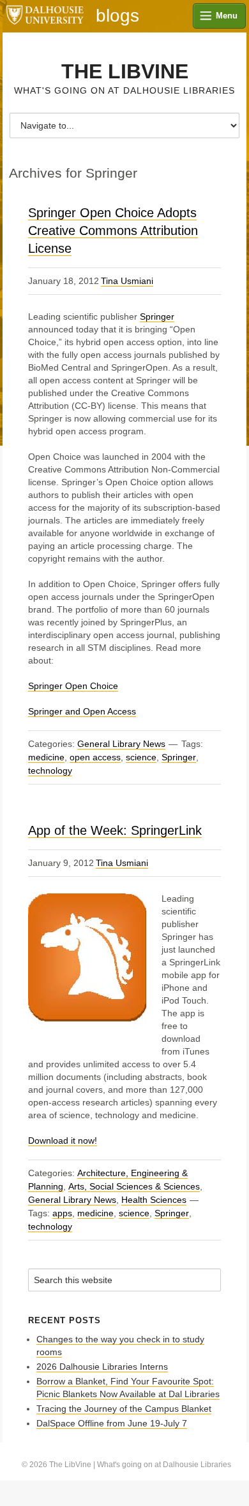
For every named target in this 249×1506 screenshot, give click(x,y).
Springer (157, 316)
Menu (227, 15)
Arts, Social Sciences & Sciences (134, 1186)
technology (50, 770)
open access (95, 757)
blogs (117, 16)
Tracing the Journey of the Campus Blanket (123, 1408)
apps (62, 1213)
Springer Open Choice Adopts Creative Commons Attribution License (113, 230)
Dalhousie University (44, 16)
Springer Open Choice (73, 686)
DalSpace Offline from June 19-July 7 (111, 1423)
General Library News (121, 744)
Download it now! (62, 1140)
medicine (46, 757)
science (141, 757)
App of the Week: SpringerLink (115, 830)
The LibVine (124, 71)
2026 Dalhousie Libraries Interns (102, 1366)
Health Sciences (153, 1200)
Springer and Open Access (82, 711)
